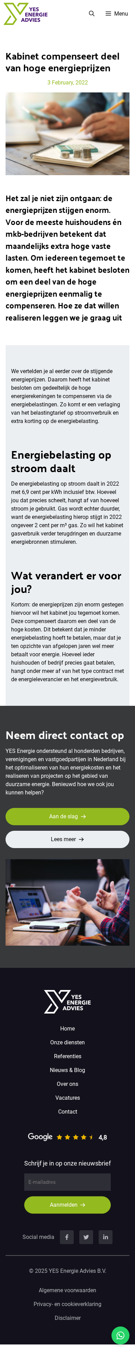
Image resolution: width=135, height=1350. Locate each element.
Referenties (67, 1056)
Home (67, 1028)
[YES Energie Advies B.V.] (25, 14)
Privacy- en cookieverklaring (67, 1304)
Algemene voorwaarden (67, 1290)
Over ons (67, 1084)
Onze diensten (67, 1042)
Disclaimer (68, 1318)
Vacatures (67, 1098)
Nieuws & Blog (67, 1070)
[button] (91, 14)
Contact (67, 1111)
